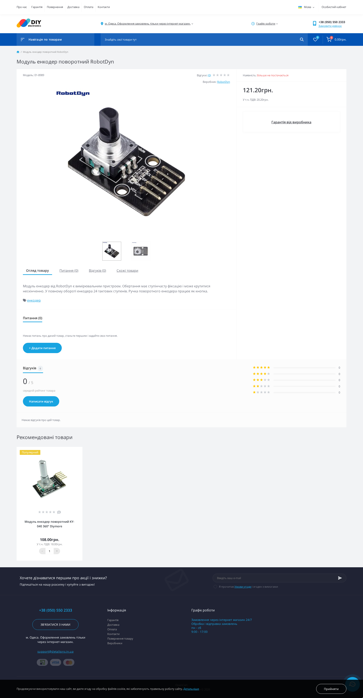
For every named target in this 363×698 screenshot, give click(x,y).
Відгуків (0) (97, 270)
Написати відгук (41, 401)
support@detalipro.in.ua (55, 651)
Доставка (73, 7)
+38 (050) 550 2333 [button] (55, 610)
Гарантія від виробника (291, 122)
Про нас (22, 7)
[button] (332, 22)
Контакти (104, 7)
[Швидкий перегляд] (74, 450)
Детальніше (191, 689)
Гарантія (36, 7)
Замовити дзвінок (330, 26)
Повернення (55, 7)
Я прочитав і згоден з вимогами (248, 586)
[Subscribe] (340, 578)
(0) (209, 75)
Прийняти (331, 689)
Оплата (88, 7)
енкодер (34, 300)
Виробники (114, 643)
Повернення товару (120, 638)
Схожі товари (127, 270)
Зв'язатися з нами (55, 625)
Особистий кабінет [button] (334, 7)
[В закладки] (80, 450)
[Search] (302, 39)
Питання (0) (68, 270)
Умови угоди (242, 586)
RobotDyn (223, 82)
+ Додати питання (42, 348)
